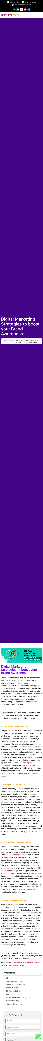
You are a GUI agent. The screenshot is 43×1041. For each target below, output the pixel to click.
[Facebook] (17, 9)
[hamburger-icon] (39, 14)
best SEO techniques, (13, 855)
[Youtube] (25, 9)
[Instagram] (14, 9)
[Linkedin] (28, 9)
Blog (11, 340)
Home (5, 340)
